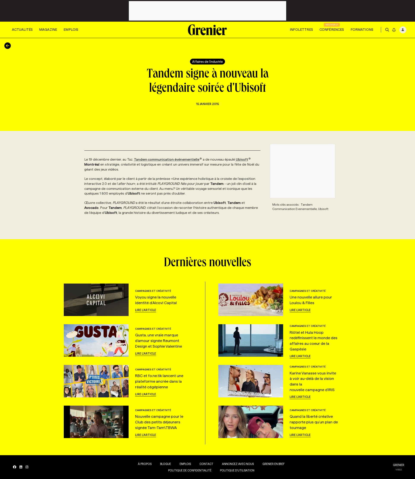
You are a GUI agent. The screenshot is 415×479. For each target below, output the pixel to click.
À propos (145, 463)
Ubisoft (242, 159)
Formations (362, 29)
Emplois (71, 29)
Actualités (22, 29)
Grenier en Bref (273, 463)
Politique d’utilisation (237, 470)
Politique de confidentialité (189, 470)
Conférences (331, 29)
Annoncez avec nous (238, 463)
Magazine (48, 29)
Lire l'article (145, 310)
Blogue (165, 463)
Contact (206, 463)
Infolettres (301, 29)
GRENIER (398, 464)
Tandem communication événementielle (166, 159)
